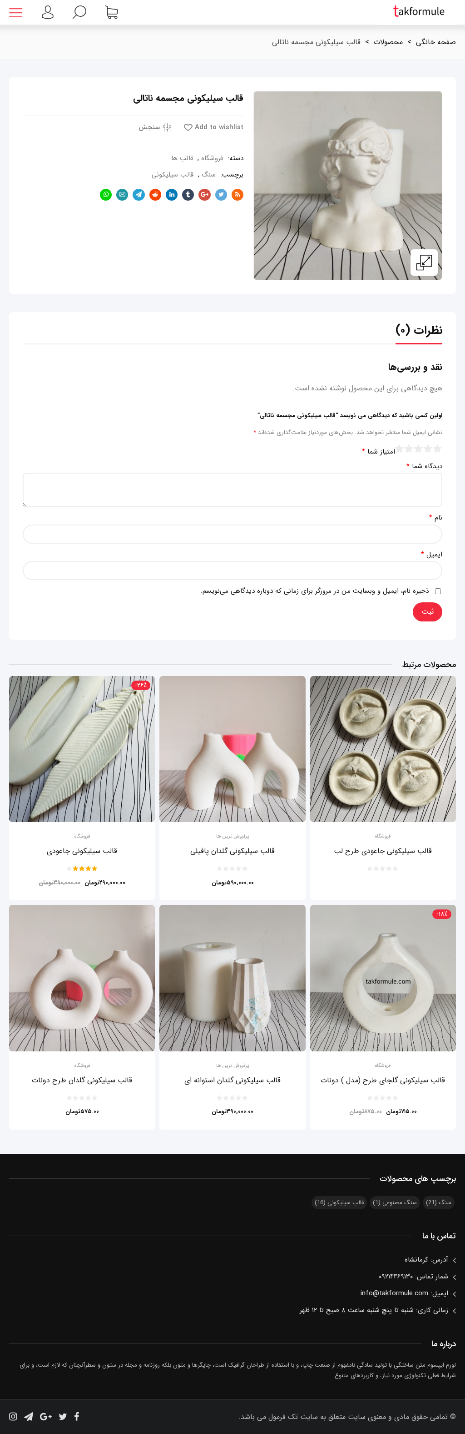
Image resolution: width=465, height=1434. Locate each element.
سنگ (209, 174)
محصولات (388, 42)
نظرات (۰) (419, 330)
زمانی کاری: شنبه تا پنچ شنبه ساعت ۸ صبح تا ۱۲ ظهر (374, 1310)
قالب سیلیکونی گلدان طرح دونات (82, 1080)
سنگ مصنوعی (395, 1202)
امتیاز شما (378, 452)
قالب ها (182, 158)
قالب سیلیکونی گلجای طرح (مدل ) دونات (383, 1080)
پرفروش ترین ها (232, 836)
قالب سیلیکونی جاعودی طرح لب (383, 851)
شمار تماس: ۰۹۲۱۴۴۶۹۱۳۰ (413, 1276)
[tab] (419, 332)
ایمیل (431, 555)
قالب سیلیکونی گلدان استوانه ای (232, 1080)
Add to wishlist (219, 127)
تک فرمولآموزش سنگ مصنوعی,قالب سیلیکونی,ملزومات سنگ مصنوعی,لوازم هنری (417, 12)
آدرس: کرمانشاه (426, 1259)
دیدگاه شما (424, 466)
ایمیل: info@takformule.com (404, 1293)
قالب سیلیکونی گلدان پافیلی (232, 851)
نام (435, 518)
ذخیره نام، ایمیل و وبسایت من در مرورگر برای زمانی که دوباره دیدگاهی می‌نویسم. (315, 591)
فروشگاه (212, 158)
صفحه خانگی (436, 42)
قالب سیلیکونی (172, 174)
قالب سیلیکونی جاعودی (82, 851)
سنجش (149, 127)
